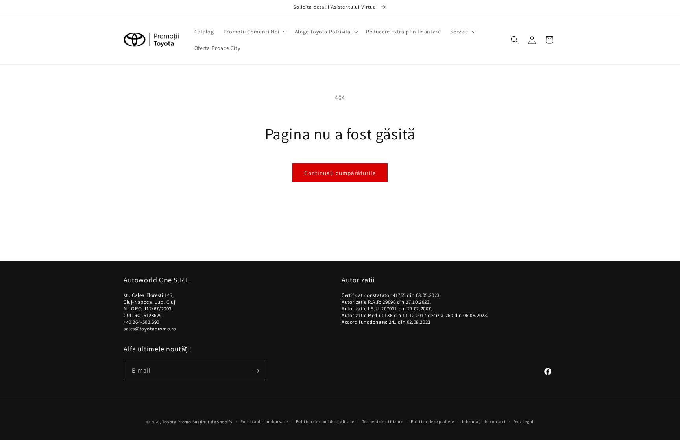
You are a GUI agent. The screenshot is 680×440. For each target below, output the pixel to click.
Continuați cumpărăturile (340, 172)
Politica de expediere (432, 421)
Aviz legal (524, 421)
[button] (254, 31)
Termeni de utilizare (382, 421)
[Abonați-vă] (256, 371)
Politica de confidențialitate (325, 421)
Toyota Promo (176, 422)
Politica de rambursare (264, 421)
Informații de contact (484, 421)
